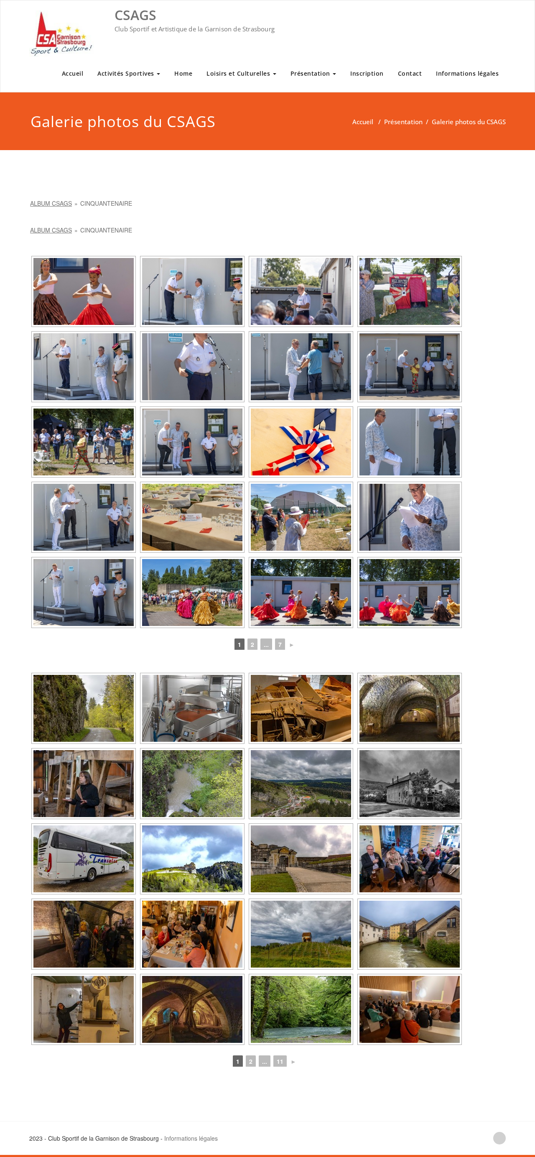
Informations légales (467, 73)
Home (183, 73)
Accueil (73, 73)
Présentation (311, 73)
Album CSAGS (51, 203)
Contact (410, 73)
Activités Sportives (126, 73)
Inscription (367, 73)
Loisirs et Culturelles (239, 73)
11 (280, 1061)
